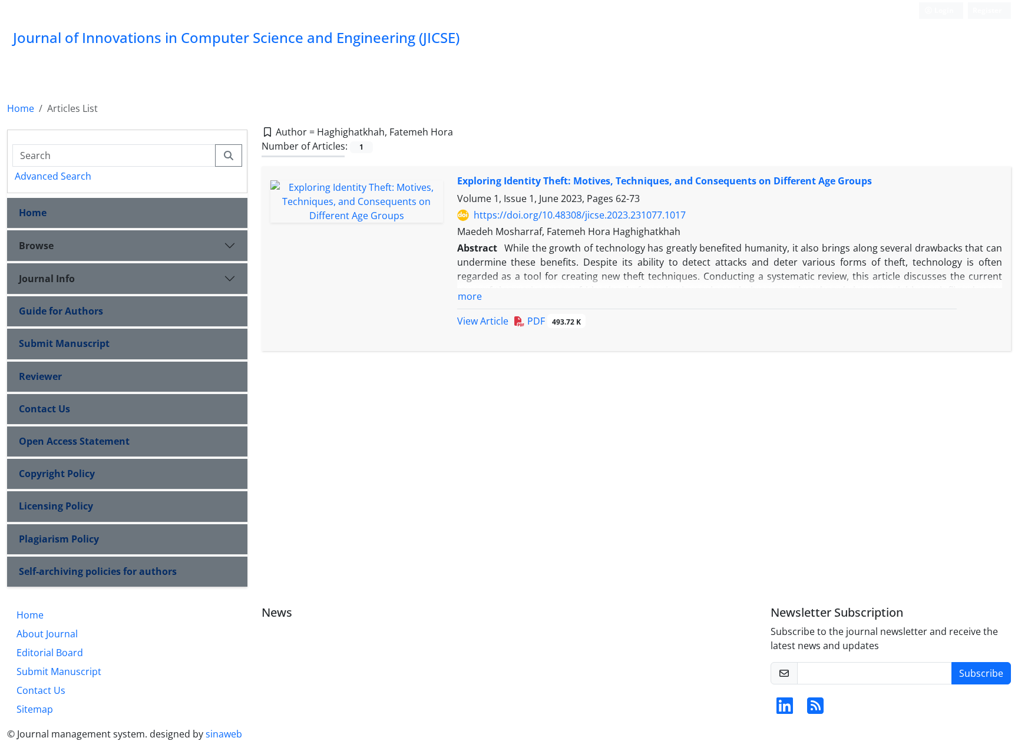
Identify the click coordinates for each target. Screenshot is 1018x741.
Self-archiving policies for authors (98, 571)
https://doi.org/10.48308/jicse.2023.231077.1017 (580, 215)
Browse (36, 245)
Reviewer (40, 376)
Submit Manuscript (64, 343)
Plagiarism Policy (59, 538)
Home (20, 108)
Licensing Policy (56, 505)
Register (987, 10)
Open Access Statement (74, 441)
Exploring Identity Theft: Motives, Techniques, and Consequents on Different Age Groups (664, 180)
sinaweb (224, 733)
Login (943, 10)
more (470, 296)
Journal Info (47, 278)
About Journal (47, 633)
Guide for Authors (61, 311)
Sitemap (34, 709)
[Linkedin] (785, 709)
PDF (553, 321)
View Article (482, 321)
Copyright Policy (57, 473)
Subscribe (981, 673)
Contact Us (44, 408)
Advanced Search (53, 176)
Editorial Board (49, 652)
